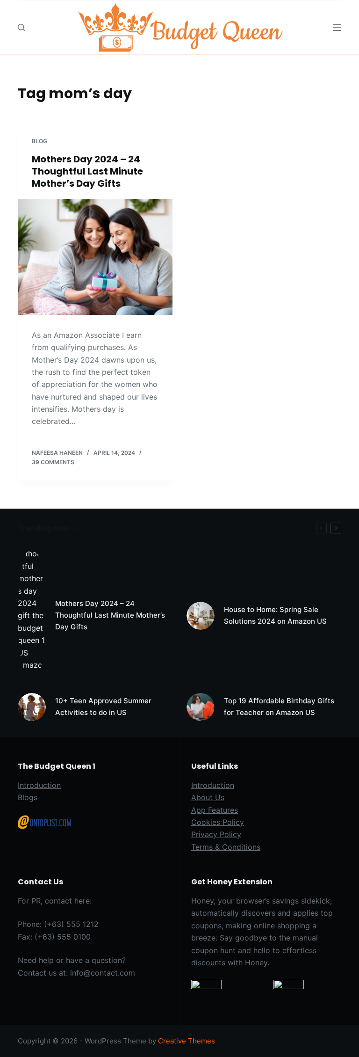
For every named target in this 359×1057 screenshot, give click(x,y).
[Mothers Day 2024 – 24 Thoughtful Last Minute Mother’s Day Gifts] (95, 257)
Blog (39, 141)
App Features (214, 810)
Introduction (39, 785)
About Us (207, 797)
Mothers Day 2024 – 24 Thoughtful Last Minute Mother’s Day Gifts (87, 171)
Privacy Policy (216, 834)
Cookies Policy (217, 822)
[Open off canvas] (337, 27)
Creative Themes (186, 1040)
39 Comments (53, 462)
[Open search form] (21, 27)
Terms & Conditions (225, 847)
